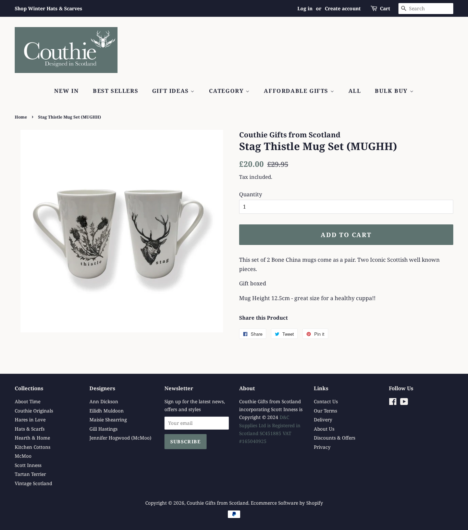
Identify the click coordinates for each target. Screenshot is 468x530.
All (354, 91)
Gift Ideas (171, 91)
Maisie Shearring (108, 419)
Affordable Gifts (297, 91)
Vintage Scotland (33, 483)
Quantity (250, 194)
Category (227, 91)
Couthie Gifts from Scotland (217, 503)
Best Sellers (115, 91)
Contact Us (326, 401)
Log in (304, 8)
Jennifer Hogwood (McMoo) (120, 437)
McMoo (23, 456)
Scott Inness (28, 465)
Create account (343, 8)
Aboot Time (27, 401)
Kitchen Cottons (32, 447)
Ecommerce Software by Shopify (287, 503)
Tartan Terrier (30, 474)
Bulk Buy (392, 91)
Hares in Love (30, 419)
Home (21, 117)
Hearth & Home (32, 437)
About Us (324, 429)
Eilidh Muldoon (106, 410)
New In (66, 91)
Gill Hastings (103, 429)
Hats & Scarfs (30, 429)
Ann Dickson (103, 401)
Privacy (322, 447)
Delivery (323, 419)
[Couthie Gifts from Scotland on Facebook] (393, 402)
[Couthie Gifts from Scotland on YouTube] (404, 402)
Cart (385, 8)
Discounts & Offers (334, 437)
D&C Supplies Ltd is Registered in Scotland (269, 425)
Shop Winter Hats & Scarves (48, 8)
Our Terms (325, 410)
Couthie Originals (34, 410)
